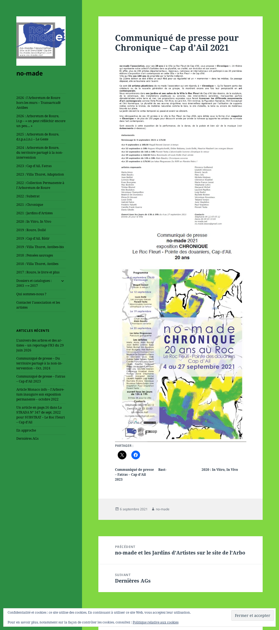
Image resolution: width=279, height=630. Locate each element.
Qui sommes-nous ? (31, 294)
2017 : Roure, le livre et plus (37, 272)
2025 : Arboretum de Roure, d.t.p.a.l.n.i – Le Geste (37, 136)
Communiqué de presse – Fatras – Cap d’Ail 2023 (40, 379)
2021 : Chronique (29, 204)
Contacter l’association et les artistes (38, 305)
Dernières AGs (27, 438)
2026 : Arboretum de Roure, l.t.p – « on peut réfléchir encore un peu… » (40, 121)
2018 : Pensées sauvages (34, 255)
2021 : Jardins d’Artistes (34, 213)
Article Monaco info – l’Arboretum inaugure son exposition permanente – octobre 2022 (40, 394)
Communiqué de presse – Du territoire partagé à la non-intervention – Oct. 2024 (39, 363)
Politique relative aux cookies (155, 622)
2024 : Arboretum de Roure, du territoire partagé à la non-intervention (39, 152)
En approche (26, 430)
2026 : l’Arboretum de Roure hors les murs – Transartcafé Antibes (38, 102)
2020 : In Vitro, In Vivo (33, 221)
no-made (29, 73)
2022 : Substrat (28, 196)
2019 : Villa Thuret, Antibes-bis (40, 247)
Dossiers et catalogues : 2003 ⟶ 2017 (33, 283)
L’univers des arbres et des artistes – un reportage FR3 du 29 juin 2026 (40, 345)
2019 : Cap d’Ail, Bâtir (33, 238)
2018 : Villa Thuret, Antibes (37, 263)
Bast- (162, 469)
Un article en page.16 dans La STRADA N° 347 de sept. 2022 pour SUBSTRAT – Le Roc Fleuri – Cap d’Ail (40, 414)
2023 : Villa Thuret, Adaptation (40, 174)
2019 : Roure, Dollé (31, 230)
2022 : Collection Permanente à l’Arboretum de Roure (40, 185)
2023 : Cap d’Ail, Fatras (33, 166)
